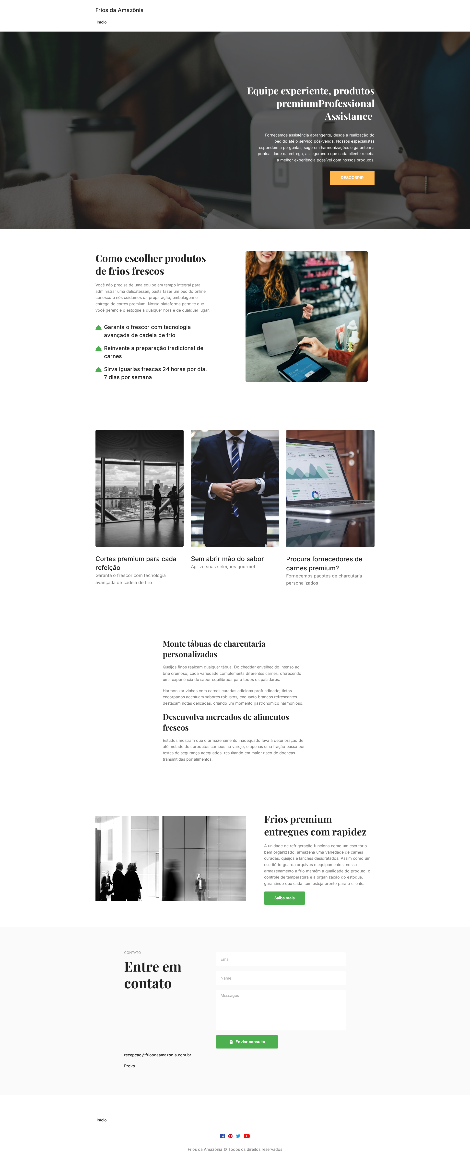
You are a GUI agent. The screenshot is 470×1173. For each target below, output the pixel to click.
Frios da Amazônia (119, 10)
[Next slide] (457, 130)
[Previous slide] (12, 130)
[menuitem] (101, 22)
